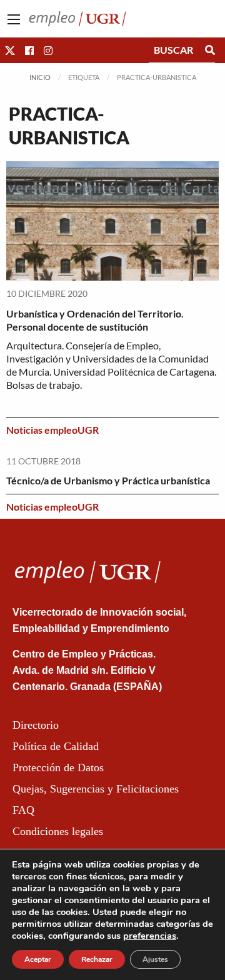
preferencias (149, 935)
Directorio (35, 725)
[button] (10, 50)
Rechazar (96, 959)
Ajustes (155, 959)
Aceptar (37, 959)
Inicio (40, 77)
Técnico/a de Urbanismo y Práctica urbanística (108, 480)
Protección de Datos (58, 767)
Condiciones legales (57, 831)
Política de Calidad (55, 746)
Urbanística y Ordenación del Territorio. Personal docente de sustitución (95, 320)
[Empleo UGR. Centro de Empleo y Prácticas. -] (78, 17)
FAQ (23, 810)
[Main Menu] (14, 19)
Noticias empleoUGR (52, 430)
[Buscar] (210, 50)
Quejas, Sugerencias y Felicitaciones (95, 788)
